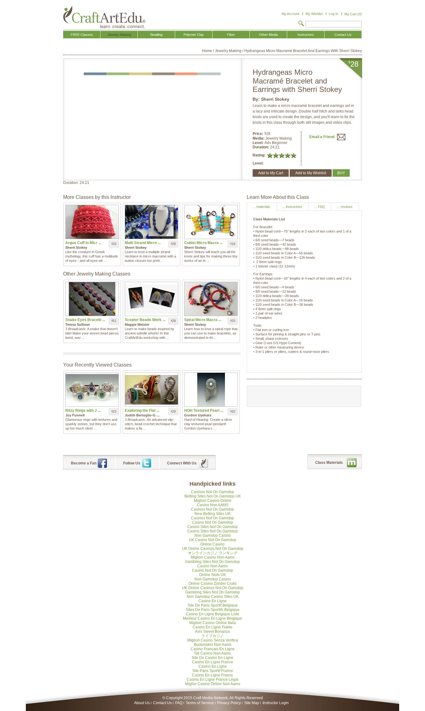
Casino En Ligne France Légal (212, 679)
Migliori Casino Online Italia (212, 623)
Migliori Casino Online (212, 500)
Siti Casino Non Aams (212, 653)
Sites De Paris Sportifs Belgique (213, 610)
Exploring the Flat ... (142, 410)
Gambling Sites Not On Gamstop (212, 562)
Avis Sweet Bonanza (212, 631)
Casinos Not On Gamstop (212, 492)
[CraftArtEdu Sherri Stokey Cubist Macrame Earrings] (211, 222)
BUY (341, 173)
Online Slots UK (212, 575)
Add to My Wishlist (310, 173)
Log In (333, 14)
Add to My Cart (270, 173)
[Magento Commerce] (104, 17)
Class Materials (329, 462)
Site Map (251, 703)
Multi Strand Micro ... (143, 243)
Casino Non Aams (212, 566)
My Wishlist (314, 14)
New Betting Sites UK (212, 514)
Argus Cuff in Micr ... (83, 243)
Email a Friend (322, 137)
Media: (259, 138)
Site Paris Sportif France (212, 671)
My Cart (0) (353, 14)
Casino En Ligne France (212, 662)
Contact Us (162, 703)
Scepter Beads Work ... (145, 320)
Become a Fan (83, 463)
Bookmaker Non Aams (212, 644)
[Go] (301, 24)
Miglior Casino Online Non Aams (212, 684)
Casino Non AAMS (212, 505)
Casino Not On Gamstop (212, 522)
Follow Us (131, 463)
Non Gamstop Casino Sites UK (213, 596)
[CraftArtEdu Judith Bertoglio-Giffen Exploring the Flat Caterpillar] (151, 389)
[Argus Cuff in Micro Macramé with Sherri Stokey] (92, 222)
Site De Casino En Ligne (212, 658)
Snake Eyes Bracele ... (85, 320)
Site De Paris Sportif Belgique (213, 605)
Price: (258, 134)
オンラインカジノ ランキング (212, 553)
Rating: (259, 155)
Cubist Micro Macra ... (203, 243)
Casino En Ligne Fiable (212, 627)
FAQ (178, 703)
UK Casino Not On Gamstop (212, 540)
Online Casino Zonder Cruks (213, 583)
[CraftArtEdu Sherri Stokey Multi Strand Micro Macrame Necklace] (151, 222)
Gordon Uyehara (197, 415)
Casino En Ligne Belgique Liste (212, 614)
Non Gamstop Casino (212, 535)
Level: (258, 143)
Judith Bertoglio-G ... (142, 415)
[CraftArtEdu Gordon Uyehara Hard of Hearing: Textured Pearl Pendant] (211, 389)
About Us (142, 703)
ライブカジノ (212, 636)
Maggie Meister (137, 324)
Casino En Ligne (212, 601)
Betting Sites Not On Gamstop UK (212, 496)
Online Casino (212, 544)
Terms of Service (200, 703)
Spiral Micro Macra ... (202, 320)
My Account (290, 14)
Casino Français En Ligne (213, 649)
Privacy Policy (229, 703)
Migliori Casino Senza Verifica (212, 640)
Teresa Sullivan (77, 324)
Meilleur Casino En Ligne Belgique (212, 618)
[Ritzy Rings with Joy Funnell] (92, 389)
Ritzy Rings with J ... (82, 410)
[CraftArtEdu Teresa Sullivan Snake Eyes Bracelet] (92, 299)
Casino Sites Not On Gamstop (212, 527)
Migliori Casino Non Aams (213, 557)
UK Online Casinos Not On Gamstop (212, 548)
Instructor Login (276, 703)
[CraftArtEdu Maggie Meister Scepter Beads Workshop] (151, 299)
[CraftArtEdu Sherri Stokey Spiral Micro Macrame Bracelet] (211, 299)
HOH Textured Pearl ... (203, 410)
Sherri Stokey (275, 99)
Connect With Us (182, 463)
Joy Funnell (75, 415)
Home (207, 51)
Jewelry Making (228, 51)
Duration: (261, 147)
